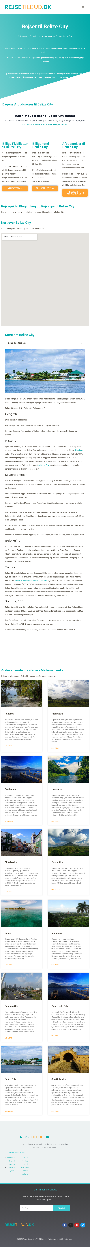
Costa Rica (57, 862)
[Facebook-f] (64, 1225)
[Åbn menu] (83, 7)
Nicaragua (57, 713)
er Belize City (43, 465)
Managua (56, 933)
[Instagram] (70, 1225)
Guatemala (10, 789)
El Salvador (11, 862)
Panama (9, 713)
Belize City (10, 1079)
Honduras (79, 450)
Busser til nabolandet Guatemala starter (31, 580)
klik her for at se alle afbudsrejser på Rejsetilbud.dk (44, 124)
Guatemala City (59, 1006)
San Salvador (58, 1079)
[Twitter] (82, 1225)
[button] (81, 343)
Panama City (11, 1006)
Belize (8, 933)
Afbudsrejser (11, 1158)
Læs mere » (9, 745)
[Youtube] (76, 1225)
